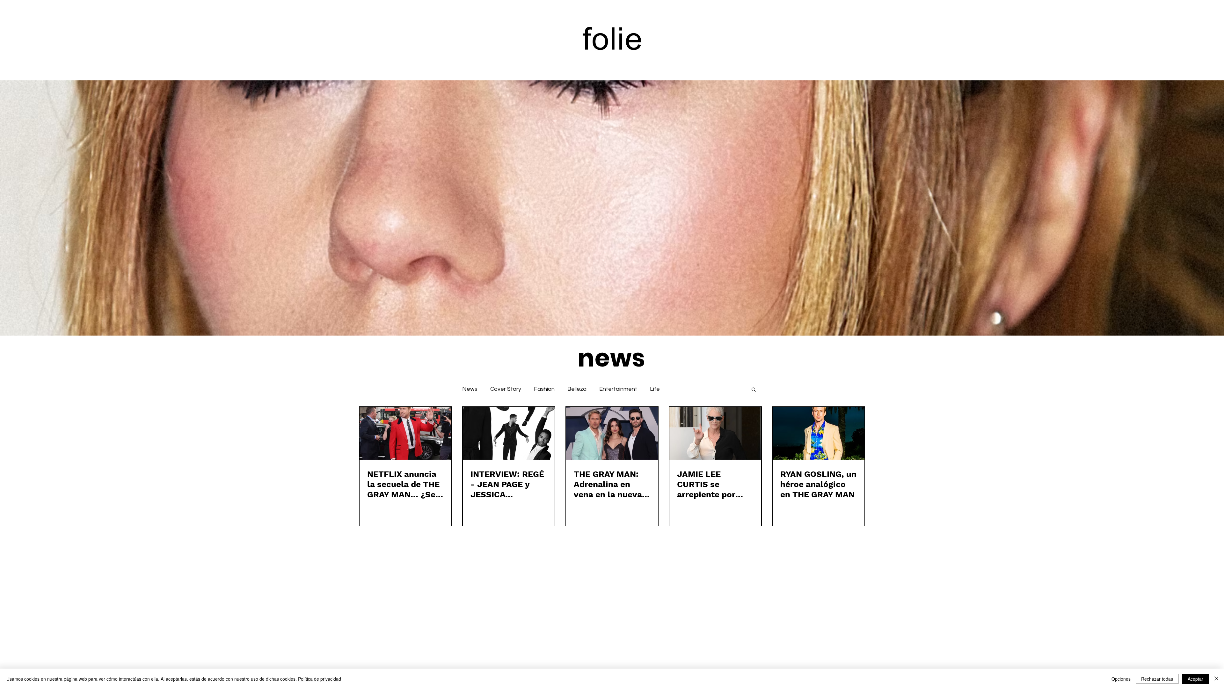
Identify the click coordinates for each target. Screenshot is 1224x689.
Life (655, 389)
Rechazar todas (1157, 679)
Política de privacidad (319, 679)
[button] (754, 390)
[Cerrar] (1216, 679)
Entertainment (618, 389)
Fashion (544, 389)
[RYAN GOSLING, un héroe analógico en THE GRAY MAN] (818, 433)
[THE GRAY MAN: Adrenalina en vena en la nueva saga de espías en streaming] (612, 433)
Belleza (576, 389)
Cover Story (505, 389)
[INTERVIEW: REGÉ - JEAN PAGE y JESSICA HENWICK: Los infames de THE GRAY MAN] (509, 433)
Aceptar (1195, 679)
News (469, 389)
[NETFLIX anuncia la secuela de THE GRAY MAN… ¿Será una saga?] (405, 433)
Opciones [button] (1121, 679)
